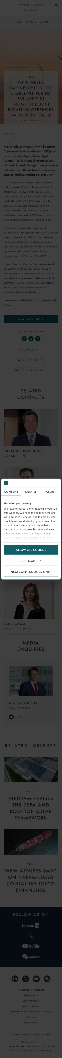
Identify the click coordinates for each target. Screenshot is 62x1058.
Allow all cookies (31, 550)
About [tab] (51, 491)
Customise (29, 560)
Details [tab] (31, 491)
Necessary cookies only (31, 571)
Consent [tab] (11, 491)
